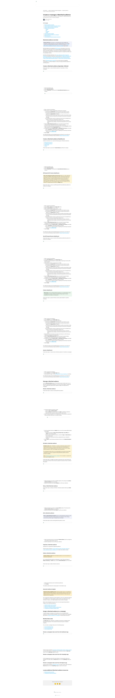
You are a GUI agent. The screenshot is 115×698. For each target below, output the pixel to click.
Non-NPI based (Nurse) (48, 143)
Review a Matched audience (64, 135)
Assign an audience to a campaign (54, 615)
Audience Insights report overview (50, 604)
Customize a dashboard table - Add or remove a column (62, 649)
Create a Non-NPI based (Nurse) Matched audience (61, 57)
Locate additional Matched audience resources (52, 36)
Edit (46, 30)
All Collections (45, 10)
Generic (46, 145)
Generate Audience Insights (49, 33)
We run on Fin (58, 695)
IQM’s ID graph (57, 48)
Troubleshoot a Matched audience (50, 673)
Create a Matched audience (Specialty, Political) (52, 25)
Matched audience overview (49, 24)
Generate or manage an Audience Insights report (53, 607)
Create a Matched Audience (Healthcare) (50, 549)
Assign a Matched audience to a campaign (52, 34)
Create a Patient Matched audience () (50, 58)
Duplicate (47, 31)
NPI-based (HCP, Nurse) (48, 142)
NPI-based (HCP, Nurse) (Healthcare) (61, 373)
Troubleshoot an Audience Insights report (52, 608)
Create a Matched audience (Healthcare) (51, 27)
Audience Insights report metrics (50, 606)
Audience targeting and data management (54, 10)
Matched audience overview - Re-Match (53, 455)
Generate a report (56, 664)
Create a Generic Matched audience (64, 58)
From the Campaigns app (49, 627)
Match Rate (54, 131)
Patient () (47, 144)
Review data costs (48, 35)
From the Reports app (48, 628)
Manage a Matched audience (49, 28)
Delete (47, 32)
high (51, 131)
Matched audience (65, 10)
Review (47, 29)
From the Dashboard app (49, 626)
